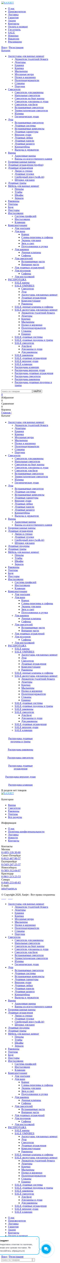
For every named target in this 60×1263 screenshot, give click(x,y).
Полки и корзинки (25, 77)
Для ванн (20, 231)
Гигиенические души (27, 116)
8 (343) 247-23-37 (11, 864)
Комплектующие (17, 225)
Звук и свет (27, 243)
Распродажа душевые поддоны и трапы (20, 740)
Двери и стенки (23, 170)
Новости (13, 837)
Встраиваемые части (33, 261)
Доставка (13, 14)
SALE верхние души (26, 361)
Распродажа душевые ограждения (34, 373)
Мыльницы (21, 71)
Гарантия (13, 17)
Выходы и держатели (27, 149)
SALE (11, 32)
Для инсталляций (24, 276)
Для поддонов (23, 270)
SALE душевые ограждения (30, 358)
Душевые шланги (25, 143)
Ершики (19, 65)
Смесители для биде (26, 104)
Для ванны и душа (31, 349)
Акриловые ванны (25, 155)
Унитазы (13, 204)
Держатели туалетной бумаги (31, 59)
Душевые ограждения (20, 167)
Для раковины (29, 352)
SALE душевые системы (29, 337)
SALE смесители (24, 343)
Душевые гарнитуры (26, 131)
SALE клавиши (23, 364)
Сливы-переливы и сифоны (37, 237)
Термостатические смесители (31, 110)
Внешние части (30, 264)
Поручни (20, 86)
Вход (4, 47)
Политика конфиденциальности (26, 831)
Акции (12, 20)
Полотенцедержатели (27, 80)
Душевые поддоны (19, 546)
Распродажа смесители (28, 376)
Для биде (26, 346)
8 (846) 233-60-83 (11, 882)
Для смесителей (24, 258)
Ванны (12, 152)
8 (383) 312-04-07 (11, 870)
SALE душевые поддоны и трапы (34, 340)
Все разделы (15, 817)
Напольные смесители (27, 95)
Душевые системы (25, 125)
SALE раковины (24, 355)
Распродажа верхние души (30, 370)
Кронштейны (22, 146)
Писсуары (14, 210)
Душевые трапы (17, 183)
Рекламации (15, 41)
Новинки (13, 35)
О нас (11, 8)
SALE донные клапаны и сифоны (34, 306)
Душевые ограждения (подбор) (25, 164)
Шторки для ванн (25, 180)
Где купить (14, 29)
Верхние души (23, 134)
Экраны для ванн (31, 240)
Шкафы (19, 195)
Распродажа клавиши (27, 367)
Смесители (14, 89)
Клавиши (20, 222)
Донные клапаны (31, 252)
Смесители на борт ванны (29, 98)
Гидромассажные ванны (22, 161)
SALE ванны (22, 282)
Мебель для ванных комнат (23, 186)
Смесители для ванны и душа (31, 101)
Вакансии (13, 38)
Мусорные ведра (24, 74)
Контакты (13, 23)
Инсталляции (15, 213)
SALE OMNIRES (24, 285)
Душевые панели (24, 140)
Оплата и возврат (18, 26)
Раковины (13, 201)
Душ (10, 119)
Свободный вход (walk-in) (29, 176)
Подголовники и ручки (34, 246)
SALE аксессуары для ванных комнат (36, 309)
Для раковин (22, 249)
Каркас (25, 234)
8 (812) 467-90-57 (11, 858)
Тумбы (18, 192)
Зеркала (19, 198)
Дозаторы (20, 62)
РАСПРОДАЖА (17, 279)
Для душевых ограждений (29, 267)
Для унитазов (22, 228)
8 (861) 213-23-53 (11, 876)
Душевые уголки (24, 173)
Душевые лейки (24, 137)
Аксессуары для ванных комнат (26, 56)
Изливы (19, 113)
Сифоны (26, 255)
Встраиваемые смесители (29, 107)
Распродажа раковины (27, 379)
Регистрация (16, 47)
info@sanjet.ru (9, 888)
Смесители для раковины (29, 92)
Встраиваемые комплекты (29, 128)
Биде (11, 207)
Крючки (19, 68)
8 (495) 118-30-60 (10, 852)
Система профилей (25, 216)
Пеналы (19, 189)
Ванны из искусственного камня (33, 158)
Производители (17, 11)
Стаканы (20, 83)
